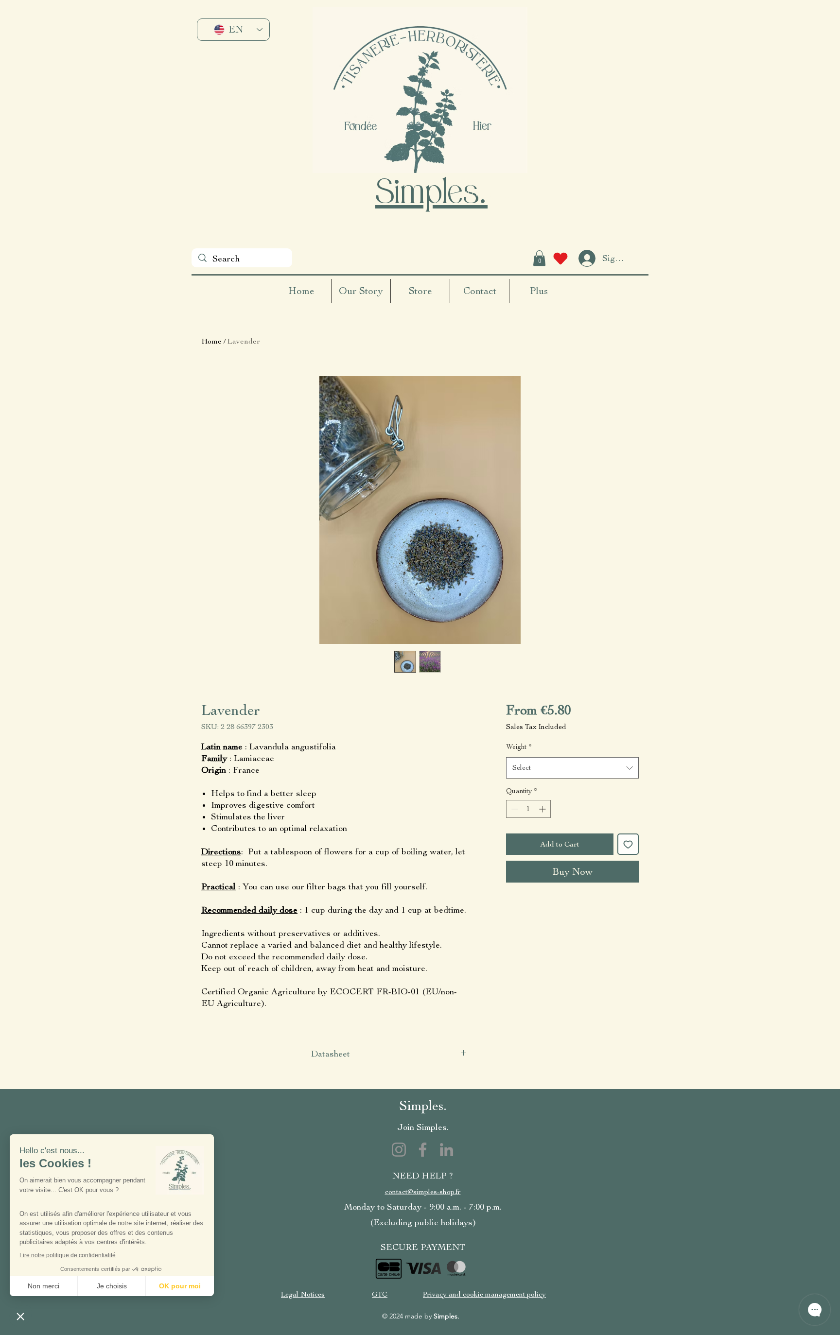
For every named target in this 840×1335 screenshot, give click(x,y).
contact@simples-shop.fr (423, 1192)
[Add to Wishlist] (628, 844)
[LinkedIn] (446, 1149)
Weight (519, 747)
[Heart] (560, 258)
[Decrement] (514, 808)
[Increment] (543, 808)
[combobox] (572, 768)
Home (211, 341)
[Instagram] (398, 1149)
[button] (539, 258)
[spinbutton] (528, 808)
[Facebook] (422, 1149)
